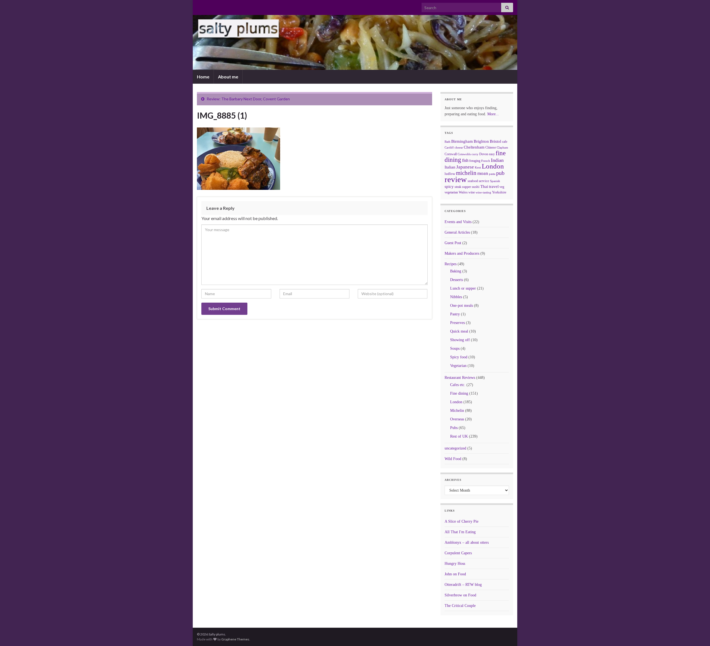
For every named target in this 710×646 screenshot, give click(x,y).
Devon (483, 154)
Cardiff (449, 147)
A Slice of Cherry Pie (461, 521)
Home (203, 76)
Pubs (454, 428)
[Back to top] (697, 633)
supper (466, 187)
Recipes (451, 264)
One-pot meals (461, 305)
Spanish (495, 181)
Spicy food (458, 357)
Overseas (457, 419)
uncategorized (455, 448)
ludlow (450, 174)
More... (493, 114)
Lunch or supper (463, 288)
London (493, 166)
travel (494, 186)
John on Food (455, 574)
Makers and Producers (462, 253)
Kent (478, 167)
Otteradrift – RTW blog (463, 585)
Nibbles (456, 297)
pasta (492, 173)
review (456, 179)
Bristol (495, 141)
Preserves (457, 323)
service (484, 181)
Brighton (481, 141)
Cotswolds (464, 154)
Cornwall (451, 154)
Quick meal (459, 331)
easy (492, 154)
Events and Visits (458, 222)
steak (458, 187)
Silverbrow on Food (460, 595)
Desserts (456, 280)
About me (228, 76)
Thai (484, 186)
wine (471, 192)
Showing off (460, 340)
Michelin (457, 410)
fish (465, 160)
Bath (447, 141)
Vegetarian (458, 366)
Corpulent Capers (458, 553)
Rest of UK (459, 436)
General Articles (457, 232)
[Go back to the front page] (355, 42)
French (485, 160)
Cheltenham (474, 147)
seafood (473, 181)
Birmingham (462, 141)
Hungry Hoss (455, 563)
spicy (449, 186)
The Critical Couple (460, 606)
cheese (459, 147)
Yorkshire (499, 192)
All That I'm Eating (460, 532)
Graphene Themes (235, 639)
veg (501, 187)
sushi (476, 187)
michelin (466, 173)
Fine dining (459, 393)
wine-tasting (483, 192)
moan (482, 173)
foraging (474, 161)
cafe (504, 142)
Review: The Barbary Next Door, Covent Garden (248, 98)
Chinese (490, 147)
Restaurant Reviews (460, 378)
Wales (463, 192)
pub (500, 173)
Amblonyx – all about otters (467, 542)
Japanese (465, 167)
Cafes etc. (457, 385)
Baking (455, 271)
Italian (450, 167)
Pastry (455, 314)
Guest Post (453, 243)
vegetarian (451, 192)
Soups (455, 348)
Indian (497, 160)
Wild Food (453, 459)
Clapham (502, 147)
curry (474, 154)
